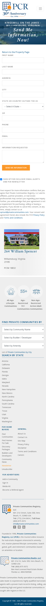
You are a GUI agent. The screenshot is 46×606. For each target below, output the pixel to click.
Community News (7, 460)
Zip (3, 113)
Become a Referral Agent (13, 490)
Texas (4, 411)
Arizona (5, 361)
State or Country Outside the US (20, 101)
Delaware (6, 368)
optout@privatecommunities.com (14, 212)
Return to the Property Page (15, 52)
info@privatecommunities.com (26, 524)
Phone (5, 124)
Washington (7, 421)
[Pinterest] (19, 527)
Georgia (5, 375)
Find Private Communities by (22, 322)
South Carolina (8, 404)
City (4, 89)
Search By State (13, 355)
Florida (5, 371)
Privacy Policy (38, 215)
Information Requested (15, 147)
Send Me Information (16, 167)
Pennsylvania (7, 400)
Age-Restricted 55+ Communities (23, 299)
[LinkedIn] (23, 527)
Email (5, 136)
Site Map (21, 441)
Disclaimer (22, 448)
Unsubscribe (7, 469)
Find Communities (7, 435)
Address (6, 78)
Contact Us (22, 437)
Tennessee (6, 407)
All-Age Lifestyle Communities (10, 303)
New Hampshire (8, 389)
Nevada (5, 386)
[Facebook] (14, 527)
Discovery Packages (6, 448)
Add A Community (10, 479)
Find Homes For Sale (7, 441)
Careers (21, 455)
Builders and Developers (7, 454)
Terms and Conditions (13, 218)
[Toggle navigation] (40, 8)
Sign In (5, 483)
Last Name (7, 66)
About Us (22, 433)
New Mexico (7, 393)
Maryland (6, 382)
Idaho (4, 379)
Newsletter (6, 465)
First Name (7, 55)
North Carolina (8, 396)
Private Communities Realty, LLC (26, 558)
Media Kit (6, 486)
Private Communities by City (20, 352)
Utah (4, 414)
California (6, 364)
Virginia (5, 418)
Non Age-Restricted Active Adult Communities (36, 304)
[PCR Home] (7, 509)
